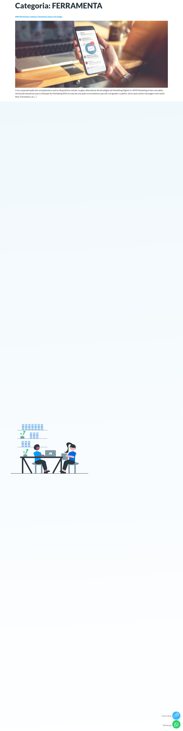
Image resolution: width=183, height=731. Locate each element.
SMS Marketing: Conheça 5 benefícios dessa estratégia (38, 17)
